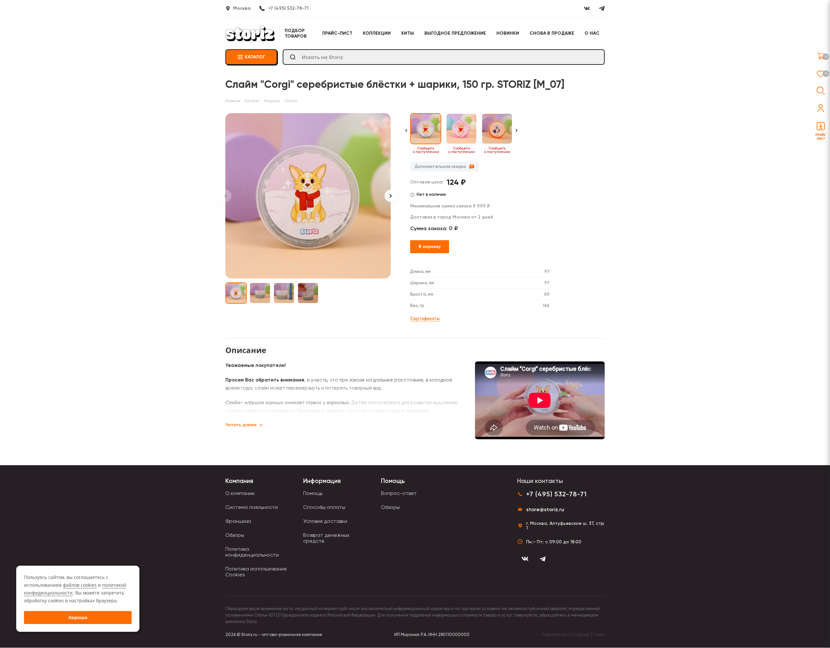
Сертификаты (425, 318)
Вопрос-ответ (399, 493)
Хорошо (78, 617)
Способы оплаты (324, 507)
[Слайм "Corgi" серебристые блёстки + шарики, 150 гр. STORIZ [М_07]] (308, 195)
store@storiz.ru (545, 509)
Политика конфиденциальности (252, 552)
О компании (240, 493)
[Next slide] (391, 196)
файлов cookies (80, 585)
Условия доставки (325, 521)
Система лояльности (251, 507)
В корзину (430, 246)
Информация (322, 481)
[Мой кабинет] (821, 108)
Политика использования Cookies (256, 572)
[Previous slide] (225, 196)
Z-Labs (597, 634)
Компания (239, 481)
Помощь (313, 493)
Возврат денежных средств (326, 538)
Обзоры (234, 535)
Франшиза (238, 521)
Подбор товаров (296, 33)
